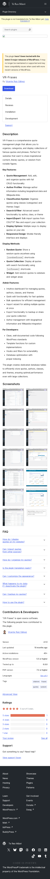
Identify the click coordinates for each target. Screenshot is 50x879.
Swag (30, 809)
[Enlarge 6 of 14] (20, 491)
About (5, 773)
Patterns (30, 787)
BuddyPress (10, 832)
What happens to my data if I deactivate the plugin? (15, 584)
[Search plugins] (29, 29)
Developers (8, 805)
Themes (30, 778)
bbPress (8, 827)
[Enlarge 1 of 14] (20, 391)
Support (9, 125)
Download (8, 88)
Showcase (31, 773)
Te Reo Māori (15, 843)
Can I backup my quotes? (15, 594)
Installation (10, 112)
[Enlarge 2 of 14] (20, 411)
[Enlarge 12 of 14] (44, 471)
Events (29, 800)
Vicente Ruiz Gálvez (15, 81)
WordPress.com (11, 818)
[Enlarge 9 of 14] (44, 411)
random (43, 687)
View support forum (12, 757)
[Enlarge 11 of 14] (44, 451)
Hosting (6, 783)
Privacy (6, 787)
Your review (8, 738)
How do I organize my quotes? (17, 560)
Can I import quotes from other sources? (12, 550)
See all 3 (43, 676)
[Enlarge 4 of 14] (20, 451)
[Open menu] (46, 4)
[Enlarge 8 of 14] (44, 391)
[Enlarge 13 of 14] (44, 492)
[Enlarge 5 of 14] (20, 471)
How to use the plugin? (13, 602)
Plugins (29, 783)
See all (44, 738)
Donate (31, 805)
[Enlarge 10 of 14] (44, 431)
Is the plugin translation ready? (17, 568)
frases (44, 682)
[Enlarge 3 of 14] (20, 431)
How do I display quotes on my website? (14, 540)
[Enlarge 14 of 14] (44, 512)
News (5, 778)
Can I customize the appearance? (18, 576)
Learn (5, 796)
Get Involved (32, 796)
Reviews (9, 105)
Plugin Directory (9, 12)
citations (36, 682)
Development (11, 118)
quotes (35, 687)
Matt (6, 822)
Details (8, 98)
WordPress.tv (10, 809)
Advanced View (10, 694)
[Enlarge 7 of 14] (20, 511)
